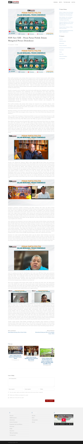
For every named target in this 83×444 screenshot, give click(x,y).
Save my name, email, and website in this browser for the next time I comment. (26, 392)
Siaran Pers (61, 54)
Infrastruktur (61, 43)
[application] (63, 419)
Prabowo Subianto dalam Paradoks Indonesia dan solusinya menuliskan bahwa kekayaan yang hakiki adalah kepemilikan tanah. (47, 361)
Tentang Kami (35, 419)
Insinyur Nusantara (63, 45)
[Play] (55, 424)
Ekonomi (61, 39)
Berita (33, 417)
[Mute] (69, 424)
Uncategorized (62, 58)
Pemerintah (61, 49)
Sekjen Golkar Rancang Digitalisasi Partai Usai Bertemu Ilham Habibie (31, 358)
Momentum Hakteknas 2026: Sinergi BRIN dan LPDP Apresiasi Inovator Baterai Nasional (66, 23)
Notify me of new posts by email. (17, 397)
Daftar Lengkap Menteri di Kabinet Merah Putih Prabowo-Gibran (15, 357)
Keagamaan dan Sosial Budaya (65, 47)
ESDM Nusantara (62, 41)
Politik (17, 44)
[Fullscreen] (71, 424)
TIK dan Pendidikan (63, 56)
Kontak (33, 422)
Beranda (33, 415)
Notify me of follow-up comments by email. (19, 395)
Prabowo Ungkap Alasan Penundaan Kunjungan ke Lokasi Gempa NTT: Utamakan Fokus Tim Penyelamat (66, 14)
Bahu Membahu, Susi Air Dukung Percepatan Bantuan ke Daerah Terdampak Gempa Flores (65, 19)
